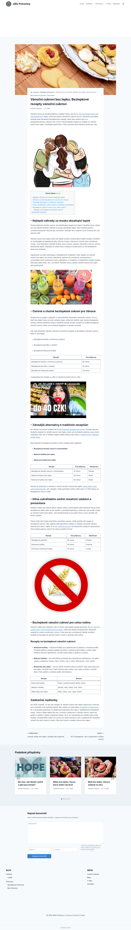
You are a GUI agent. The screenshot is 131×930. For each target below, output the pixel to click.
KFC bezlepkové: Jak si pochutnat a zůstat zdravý (87, 736)
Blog (89, 877)
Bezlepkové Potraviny (38, 95)
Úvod (82, 4)
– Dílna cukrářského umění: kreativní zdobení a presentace (53, 205)
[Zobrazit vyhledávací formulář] (123, 4)
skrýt (58, 193)
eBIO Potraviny (37, 108)
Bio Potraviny (13, 888)
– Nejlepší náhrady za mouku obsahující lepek (48, 197)
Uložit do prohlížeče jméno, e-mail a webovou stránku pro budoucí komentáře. (91, 847)
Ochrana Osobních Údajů (75, 915)
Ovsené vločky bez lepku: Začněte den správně (45, 735)
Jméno (31, 850)
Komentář (32, 824)
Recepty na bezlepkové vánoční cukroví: (48, 210)
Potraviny (51, 95)
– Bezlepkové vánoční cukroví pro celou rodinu (49, 207)
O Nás (108, 4)
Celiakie (9, 874)
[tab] (61, 798)
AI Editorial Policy (65, 927)
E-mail (57, 850)
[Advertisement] (65, 22)
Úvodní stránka (93, 874)
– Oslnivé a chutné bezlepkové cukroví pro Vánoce (50, 200)
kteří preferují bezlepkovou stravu (72, 429)
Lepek (10, 877)
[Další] (112, 777)
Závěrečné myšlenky (39, 212)
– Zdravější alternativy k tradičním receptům (48, 202)
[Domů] (31, 92)
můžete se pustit (64, 526)
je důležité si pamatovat (89, 707)
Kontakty (116, 4)
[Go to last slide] (18, 777)
